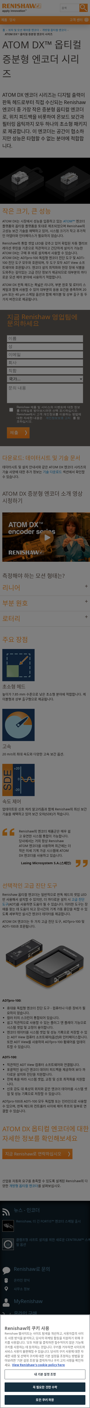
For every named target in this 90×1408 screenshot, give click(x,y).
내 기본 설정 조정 (45, 1374)
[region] (45, 1361)
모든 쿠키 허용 (45, 1400)
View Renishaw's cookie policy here (38, 1365)
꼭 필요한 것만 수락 (45, 1387)
